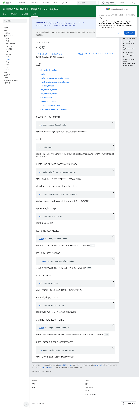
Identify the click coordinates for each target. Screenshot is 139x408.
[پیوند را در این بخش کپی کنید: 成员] (43, 64)
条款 (33, 403)
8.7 (93, 54)
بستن (119, 32)
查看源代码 (57, 54)
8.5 (99, 54)
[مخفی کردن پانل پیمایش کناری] (26, 404)
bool (40, 125)
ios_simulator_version (49, 94)
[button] (14, 28)
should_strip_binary (48, 102)
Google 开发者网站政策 (46, 367)
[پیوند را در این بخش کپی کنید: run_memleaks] (54, 275)
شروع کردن (129, 32)
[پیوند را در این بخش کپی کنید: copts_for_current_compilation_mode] (80, 164)
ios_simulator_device (49, 90)
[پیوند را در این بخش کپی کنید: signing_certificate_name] (66, 320)
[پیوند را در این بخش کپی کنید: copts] (44, 139)
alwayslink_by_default (49, 70)
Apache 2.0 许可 (99, 365)
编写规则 (14, 14)
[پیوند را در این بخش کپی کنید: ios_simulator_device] (61, 231)
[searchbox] (15, 21)
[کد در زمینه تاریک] (113, 122)
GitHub (121, 2)
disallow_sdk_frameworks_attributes (55, 82)
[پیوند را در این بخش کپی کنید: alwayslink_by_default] (62, 117)
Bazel (38, 42)
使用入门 (34, 2)
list (40, 147)
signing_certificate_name (50, 105)
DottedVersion (44, 261)
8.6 (96, 54)
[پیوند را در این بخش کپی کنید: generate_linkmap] (58, 208)
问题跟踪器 (89, 387)
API (34, 14)
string (41, 239)
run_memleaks (46, 98)
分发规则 (25, 14)
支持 (87, 384)
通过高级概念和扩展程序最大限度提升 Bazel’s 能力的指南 (30, 9)
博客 (33, 384)
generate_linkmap (47, 86)
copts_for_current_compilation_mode (55, 78)
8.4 (103, 54)
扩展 (55, 2)
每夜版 (80, 54)
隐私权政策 (41, 403)
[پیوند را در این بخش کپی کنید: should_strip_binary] (60, 297)
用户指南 (46, 2)
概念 (4, 14)
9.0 (89, 54)
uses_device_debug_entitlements (54, 109)
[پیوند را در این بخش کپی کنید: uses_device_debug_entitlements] (75, 342)
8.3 (106, 54)
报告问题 (42, 54)
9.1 (86, 54)
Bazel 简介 (22, 2)
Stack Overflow (90, 394)
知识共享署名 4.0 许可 (65, 365)
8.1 (113, 54)
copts (43, 74)
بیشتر (63, 2)
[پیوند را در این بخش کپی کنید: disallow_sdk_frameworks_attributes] (79, 186)
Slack (87, 391)
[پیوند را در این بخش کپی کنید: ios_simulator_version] (62, 253)
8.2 (110, 54)
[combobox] (88, 3)
